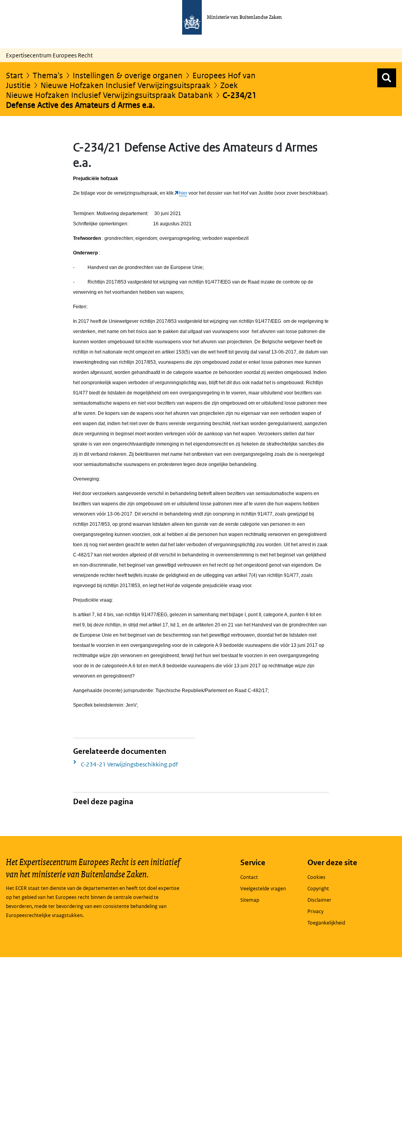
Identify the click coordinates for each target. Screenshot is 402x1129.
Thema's (48, 75)
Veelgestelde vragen (263, 888)
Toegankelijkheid (326, 922)
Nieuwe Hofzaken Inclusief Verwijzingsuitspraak (125, 85)
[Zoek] (386, 77)
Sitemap (249, 900)
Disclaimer (319, 900)
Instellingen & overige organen (128, 75)
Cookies (316, 877)
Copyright (318, 888)
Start (14, 75)
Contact (249, 877)
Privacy (315, 911)
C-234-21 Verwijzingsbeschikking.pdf (129, 764)
